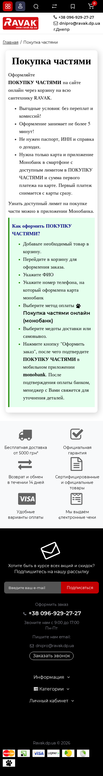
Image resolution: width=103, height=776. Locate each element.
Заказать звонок (51, 655)
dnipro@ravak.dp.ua (54, 645)
